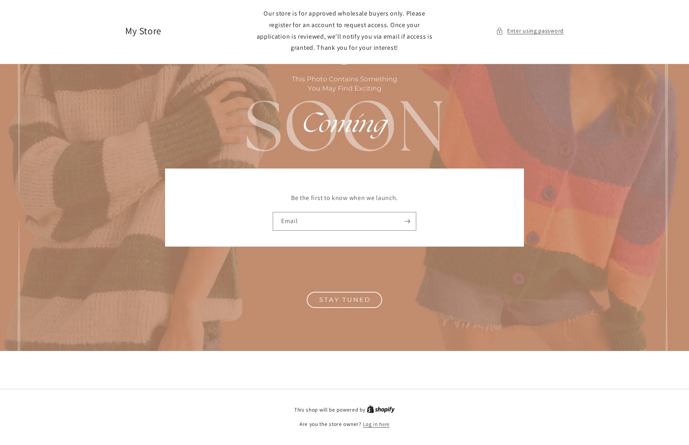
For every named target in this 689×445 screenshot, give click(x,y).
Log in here (376, 424)
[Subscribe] (407, 221)
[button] (530, 31)
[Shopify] (381, 409)
